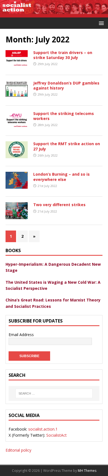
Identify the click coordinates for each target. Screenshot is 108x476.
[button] (100, 23)
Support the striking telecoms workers (63, 116)
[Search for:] (54, 393)
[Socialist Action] (54, 14)
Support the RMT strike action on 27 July (66, 146)
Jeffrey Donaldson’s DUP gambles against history (66, 85)
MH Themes (87, 470)
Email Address (21, 334)
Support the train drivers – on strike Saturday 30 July (62, 55)
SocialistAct (56, 435)
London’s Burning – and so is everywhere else (61, 177)
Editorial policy (18, 450)
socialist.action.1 (43, 429)
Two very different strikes (59, 204)
